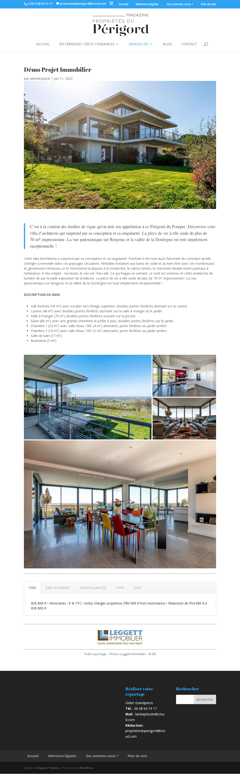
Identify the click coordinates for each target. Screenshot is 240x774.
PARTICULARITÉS (93, 587)
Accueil (123, 4)
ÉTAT (138, 587)
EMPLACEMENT (58, 587)
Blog (167, 44)
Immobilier (138, 44)
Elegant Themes (48, 768)
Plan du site (208, 4)
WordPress (86, 768)
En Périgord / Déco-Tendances (86, 44)
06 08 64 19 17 (145, 708)
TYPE (120, 587)
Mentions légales (147, 4)
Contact (189, 44)
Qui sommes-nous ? (179, 4)
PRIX (32, 587)
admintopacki (40, 78)
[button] (87, 397)
